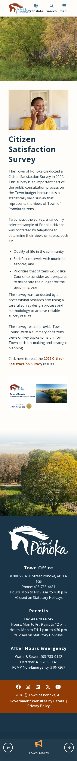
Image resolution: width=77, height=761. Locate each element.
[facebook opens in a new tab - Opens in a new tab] (18, 686)
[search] (51, 8)
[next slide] (69, 747)
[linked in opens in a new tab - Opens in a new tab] (38, 686)
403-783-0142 (51, 656)
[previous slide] (8, 747)
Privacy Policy (38, 705)
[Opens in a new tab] (38, 393)
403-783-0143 (46, 662)
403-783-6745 (42, 619)
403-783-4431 (44, 586)
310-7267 (57, 667)
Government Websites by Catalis (37, 701)
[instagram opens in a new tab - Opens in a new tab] (28, 686)
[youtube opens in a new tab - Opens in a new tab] (58, 686)
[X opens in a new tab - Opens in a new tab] (48, 686)
